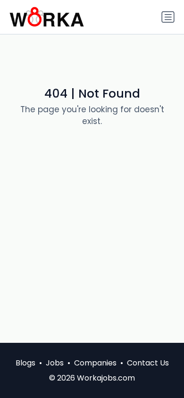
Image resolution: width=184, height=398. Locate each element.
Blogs (25, 362)
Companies (95, 362)
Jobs (55, 362)
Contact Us (148, 362)
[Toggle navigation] (168, 17)
